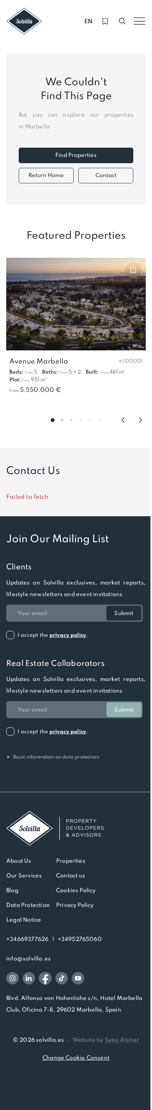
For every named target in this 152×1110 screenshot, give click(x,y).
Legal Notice (23, 919)
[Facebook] (45, 978)
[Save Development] (133, 270)
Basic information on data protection (52, 757)
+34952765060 (80, 939)
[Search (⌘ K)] (122, 21)
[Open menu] (139, 21)
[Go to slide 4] (80, 420)
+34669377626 (27, 939)
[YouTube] (78, 978)
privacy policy (68, 635)
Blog (12, 890)
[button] (131, 360)
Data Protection (28, 905)
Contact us (70, 875)
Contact (106, 175)
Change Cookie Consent (76, 1057)
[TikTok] (61, 978)
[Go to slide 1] (52, 420)
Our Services (24, 875)
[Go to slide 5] (90, 420)
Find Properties (76, 155)
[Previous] (123, 420)
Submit (123, 613)
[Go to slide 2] (62, 420)
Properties (70, 860)
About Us (19, 860)
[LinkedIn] (29, 978)
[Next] (140, 420)
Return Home (46, 175)
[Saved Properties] (105, 21)
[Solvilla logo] (76, 828)
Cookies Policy (76, 890)
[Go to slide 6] (99, 420)
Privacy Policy (75, 905)
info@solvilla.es (28, 958)
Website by (106, 1040)
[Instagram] (12, 978)
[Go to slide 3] (71, 420)
